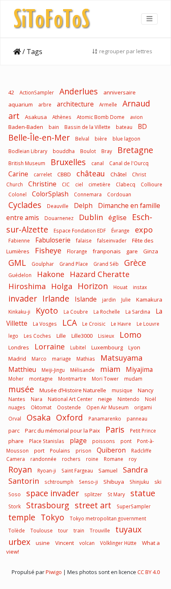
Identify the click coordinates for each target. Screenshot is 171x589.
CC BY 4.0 (148, 572)
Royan (20, 469)
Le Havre (121, 323)
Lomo (131, 334)
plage (78, 440)
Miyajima (139, 369)
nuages (16, 407)
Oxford (69, 417)
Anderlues (78, 91)
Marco (39, 358)
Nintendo (128, 399)
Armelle (108, 104)
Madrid (17, 358)
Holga (61, 286)
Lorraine (49, 346)
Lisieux (106, 335)
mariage (61, 358)
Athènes (61, 117)
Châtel (118, 174)
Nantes (16, 399)
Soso (14, 494)
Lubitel (78, 347)
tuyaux (128, 529)
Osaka (39, 417)
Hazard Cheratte (99, 274)
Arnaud (136, 103)
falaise (84, 240)
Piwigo (54, 572)
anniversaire (119, 92)
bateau (124, 127)
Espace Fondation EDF (80, 230)
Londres (18, 347)
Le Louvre (148, 323)
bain (54, 127)
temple (21, 517)
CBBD (64, 174)
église (117, 217)
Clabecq (125, 184)
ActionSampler (37, 92)
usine (43, 543)
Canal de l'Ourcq (129, 163)
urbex (19, 541)
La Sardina (137, 311)
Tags (34, 51)
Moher (16, 378)
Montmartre (72, 378)
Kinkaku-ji (19, 311)
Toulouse (41, 530)
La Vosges (45, 323)
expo (144, 230)
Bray (106, 151)
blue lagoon (126, 138)
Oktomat (41, 407)
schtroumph (58, 481)
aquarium (20, 104)
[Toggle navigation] (149, 18)
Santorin (23, 481)
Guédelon (20, 275)
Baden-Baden (25, 127)
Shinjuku (139, 481)
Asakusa (36, 117)
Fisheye (48, 250)
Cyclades (25, 204)
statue (142, 493)
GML (17, 262)
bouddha (64, 151)
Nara (36, 399)
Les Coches (37, 335)
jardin (109, 299)
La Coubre (76, 311)
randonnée (43, 458)
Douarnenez (58, 218)
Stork (14, 506)
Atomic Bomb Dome (101, 117)
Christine (42, 183)
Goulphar (43, 263)
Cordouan (119, 194)
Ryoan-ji (46, 470)
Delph (83, 205)
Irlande (55, 298)
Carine (18, 173)
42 (11, 92)
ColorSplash (50, 193)
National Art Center (70, 399)
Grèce (135, 262)
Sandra (135, 470)
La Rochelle (106, 311)
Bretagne (135, 150)
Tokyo (52, 517)
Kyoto (47, 310)
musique (122, 390)
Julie (126, 299)
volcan (87, 543)
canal (97, 163)
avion (136, 117)
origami (143, 407)
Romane (113, 458)
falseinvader (112, 240)
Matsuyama (121, 358)
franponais (107, 251)
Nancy (146, 390)
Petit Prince (143, 430)
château (90, 173)
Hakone (50, 274)
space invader (52, 493)
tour (63, 530)
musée (21, 389)
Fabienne (19, 240)
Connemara (88, 194)
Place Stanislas (46, 441)
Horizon (93, 286)
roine (92, 458)
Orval (14, 418)
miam (110, 369)
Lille (61, 335)
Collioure (151, 184)
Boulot (88, 151)
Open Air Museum (107, 407)
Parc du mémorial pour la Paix (62, 430)
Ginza (150, 251)
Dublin (91, 217)
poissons (103, 441)
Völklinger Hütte (118, 543)
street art (93, 505)
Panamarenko (104, 418)
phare (16, 441)
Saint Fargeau (77, 470)
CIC (66, 184)
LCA (69, 322)
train (78, 530)
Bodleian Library (27, 151)
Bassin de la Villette (87, 127)
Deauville (57, 206)
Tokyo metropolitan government (108, 518)
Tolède (16, 530)
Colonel (17, 194)
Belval (82, 138)
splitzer (93, 494)
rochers (71, 458)
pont (126, 441)
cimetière (99, 184)
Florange (77, 251)
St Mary (116, 494)
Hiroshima (27, 286)
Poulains (60, 450)
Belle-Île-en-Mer (39, 137)
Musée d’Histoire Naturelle (72, 390)
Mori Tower (105, 378)
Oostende (69, 407)
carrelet (43, 174)
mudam (133, 378)
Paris (115, 429)
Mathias (85, 358)
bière (101, 138)
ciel (79, 184)
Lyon (134, 347)
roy (133, 458)
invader (22, 298)
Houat (120, 287)
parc (14, 430)
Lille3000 (82, 335)
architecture (75, 104)
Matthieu (22, 369)
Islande (86, 299)
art (14, 115)
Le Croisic (93, 323)
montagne (41, 378)
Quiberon (111, 450)
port (39, 450)
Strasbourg (47, 505)
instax (140, 287)
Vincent (64, 543)
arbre (44, 104)
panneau (137, 418)
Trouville (100, 530)
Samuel (107, 470)
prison (83, 450)
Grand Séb (106, 263)
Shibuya (113, 481)
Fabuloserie (53, 240)
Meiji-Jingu (54, 369)
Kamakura (149, 299)
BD (142, 126)
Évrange (120, 230)
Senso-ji (88, 481)
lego (13, 335)
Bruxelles (68, 162)
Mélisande (82, 369)
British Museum (26, 163)
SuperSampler (134, 506)
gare (132, 251)
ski (157, 481)
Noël (150, 399)
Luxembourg (107, 347)
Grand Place (73, 263)
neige (105, 399)
